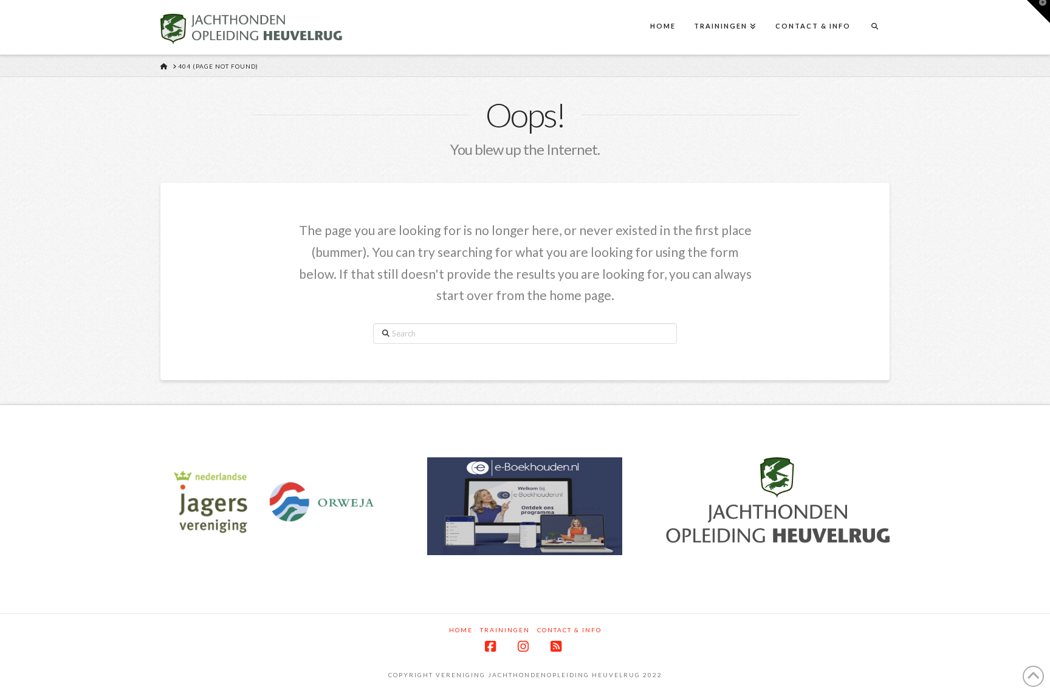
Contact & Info (569, 629)
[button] (1038, 11)
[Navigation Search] (874, 27)
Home (461, 629)
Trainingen (505, 629)
